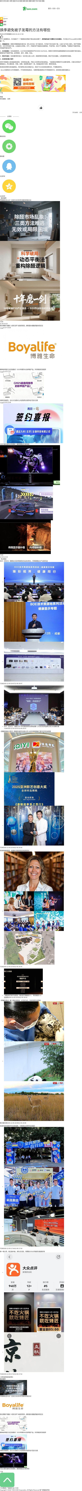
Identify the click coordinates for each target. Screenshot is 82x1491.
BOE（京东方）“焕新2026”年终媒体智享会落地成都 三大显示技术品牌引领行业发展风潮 (31, 726)
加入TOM (15, 1488)
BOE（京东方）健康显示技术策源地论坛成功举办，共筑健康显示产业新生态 (24, 561)
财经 (27, 1)
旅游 (14, 1)
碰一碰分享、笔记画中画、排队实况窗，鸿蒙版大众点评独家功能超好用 (22, 1251)
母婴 (20, 1)
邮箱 (43, 1)
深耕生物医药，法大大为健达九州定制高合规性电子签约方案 (19, 400)
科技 (39, 1)
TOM (1, 328)
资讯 (4, 1)
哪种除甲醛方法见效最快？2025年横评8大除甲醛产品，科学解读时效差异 (23, 369)
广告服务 (9, 1488)
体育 (11, 1)
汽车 (36, 1)
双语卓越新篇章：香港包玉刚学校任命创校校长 (14, 850)
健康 (30, 1)
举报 (1, 97)
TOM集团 (3, 1488)
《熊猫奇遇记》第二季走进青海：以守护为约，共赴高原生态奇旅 (20, 1000)
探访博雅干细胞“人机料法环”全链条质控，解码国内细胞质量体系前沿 (21, 325)
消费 (33, 1)
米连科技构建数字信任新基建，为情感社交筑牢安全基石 (17, 1126)
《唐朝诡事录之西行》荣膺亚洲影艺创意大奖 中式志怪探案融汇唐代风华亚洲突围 (25, 731)
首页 (1, 1)
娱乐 (7, 1)
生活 (17, 1)
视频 (23, 1)
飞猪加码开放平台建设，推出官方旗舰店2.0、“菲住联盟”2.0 (22, 995)
